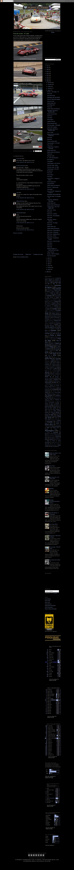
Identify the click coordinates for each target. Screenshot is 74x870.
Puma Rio (57, 417)
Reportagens (49, 430)
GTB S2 (48, 349)
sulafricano (51, 439)
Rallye (48, 427)
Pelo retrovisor (49, 395)
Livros (54, 369)
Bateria (48, 291)
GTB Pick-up (58, 347)
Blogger (52, 32)
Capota (57, 297)
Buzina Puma (47, 294)
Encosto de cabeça (50, 321)
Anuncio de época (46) (52, 113)
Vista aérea (49, 176)
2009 (47, 80)
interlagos (58, 361)
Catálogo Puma (57, 301)
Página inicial (28, 254)
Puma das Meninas (55, 412)
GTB (52, 347)
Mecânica (57, 373)
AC (45, 278)
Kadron (58, 362)
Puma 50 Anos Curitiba (50, 407)
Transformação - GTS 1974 (53, 169)
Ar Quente (48, 288)
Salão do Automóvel (50, 435)
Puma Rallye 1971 (51, 105)
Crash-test (51, 310)
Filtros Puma (53, 338)
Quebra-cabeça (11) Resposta (53, 185)
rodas (60, 433)
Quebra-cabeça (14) (51, 103)
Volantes (55, 446)
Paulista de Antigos (55, 393)
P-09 (58, 390)
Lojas (50, 371)
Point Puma (49, 115)
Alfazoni (47, 282)
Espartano (56, 324)
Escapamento (58, 323)
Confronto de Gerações (49, 307)
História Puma (48, 358)
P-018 (54, 389)
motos (55, 381)
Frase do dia (53, 342)
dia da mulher (54, 316)
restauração (55, 432)
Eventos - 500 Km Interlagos (53, 253)
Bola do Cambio (55, 291)
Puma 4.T (58, 405)
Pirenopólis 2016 (58, 396)
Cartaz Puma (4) (50, 252)
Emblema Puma (57, 320)
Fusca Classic (48, 599)
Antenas (51, 285)
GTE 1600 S (55, 352)
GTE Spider (53, 353)
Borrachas (46, 293)
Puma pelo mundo (51, 95)
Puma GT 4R (55, 413)
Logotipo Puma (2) (51, 121)
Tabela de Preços (51, 440)
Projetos (46, 405)
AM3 (60, 282)
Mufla (59, 381)
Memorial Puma (56, 375)
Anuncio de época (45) (52, 123)
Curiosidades (50, 161)
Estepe (59, 327)
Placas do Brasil (48, 399)
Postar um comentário (17, 233)
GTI (60, 353)
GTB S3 (46, 350)
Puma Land (47, 602)
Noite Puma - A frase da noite (53, 241)
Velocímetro (54, 445)
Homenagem (58, 358)
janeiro (49, 269)
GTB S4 (51, 350)
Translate (55, 593)
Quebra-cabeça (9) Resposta (53, 228)
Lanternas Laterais (55, 364)
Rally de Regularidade (56, 426)
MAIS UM (47, 374)
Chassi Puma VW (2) (53, 524)
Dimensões (57, 317)
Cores (47, 309)
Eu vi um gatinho (50, 328)
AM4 (48, 283)
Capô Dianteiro (58, 295)
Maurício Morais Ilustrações (51, 608)
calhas (59, 294)
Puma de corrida (50, 101)
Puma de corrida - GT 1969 (53, 167)
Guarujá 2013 (48, 357)
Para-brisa (52, 392)
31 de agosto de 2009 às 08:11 (25, 229)
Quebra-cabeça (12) (51, 181)
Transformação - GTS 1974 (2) (53, 163)
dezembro (50, 82)
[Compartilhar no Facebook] (39, 151)
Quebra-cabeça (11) (51, 203)
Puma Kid (49, 416)
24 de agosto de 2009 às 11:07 (25, 222)
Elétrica (51, 320)
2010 (47, 79)
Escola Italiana (49, 324)
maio (49, 261)
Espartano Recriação (49, 326)
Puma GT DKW (49, 415)
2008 (47, 271)
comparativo (56, 305)
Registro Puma (56, 427)
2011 (47, 77)
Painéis (46, 392)
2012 (47, 75)
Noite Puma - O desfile (52, 213)
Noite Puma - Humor (51, 210)
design (46, 313)
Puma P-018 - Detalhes (52, 127)
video (51, 446)
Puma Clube (47, 600)
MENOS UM (48, 376)
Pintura (52, 396)
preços (57, 402)
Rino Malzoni (54, 433)
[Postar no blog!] (37, 151)
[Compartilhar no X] (38, 151)
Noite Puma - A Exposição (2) (53, 230)
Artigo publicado (56, 288)
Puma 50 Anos (56, 406)
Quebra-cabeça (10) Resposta (53, 204)
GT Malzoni (50, 346)
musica (60, 382)
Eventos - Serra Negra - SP (53, 91)
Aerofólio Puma (58, 280)
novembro (50, 84)
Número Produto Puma (50, 386)
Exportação (47, 333)
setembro (50, 88)
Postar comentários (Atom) (22, 256)
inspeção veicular (55, 359)
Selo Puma (57, 435)
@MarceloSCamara (20, 201)
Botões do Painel (55, 293)
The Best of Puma (55, 443)
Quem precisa (48, 426)
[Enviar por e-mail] (35, 151)
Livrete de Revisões (48, 369)
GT (60, 345)
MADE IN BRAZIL (56, 372)
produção (57, 403)
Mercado (57, 376)
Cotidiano (46, 310)
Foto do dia (49, 93)
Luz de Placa (56, 371)
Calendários (53, 294)
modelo (46, 381)
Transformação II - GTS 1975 (53, 143)
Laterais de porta (56, 365)
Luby (17, 192)
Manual (52, 373)
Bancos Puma (58, 290)
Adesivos (51, 280)
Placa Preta (48, 398)
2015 (47, 69)
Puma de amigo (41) (51, 255)
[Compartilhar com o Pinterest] (41, 151)
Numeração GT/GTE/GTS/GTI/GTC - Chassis (54, 501)
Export (58, 332)
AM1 (52, 282)
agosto (49, 90)
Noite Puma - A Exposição (52, 232)
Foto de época (50, 119)
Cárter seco (51, 301)
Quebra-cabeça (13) (51, 150)
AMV (54, 283)
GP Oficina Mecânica (20, 165)
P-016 (50, 389)
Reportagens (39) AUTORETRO (53, 194)
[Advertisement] (24, 244)
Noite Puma (49, 244)
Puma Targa (47, 419)
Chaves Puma (47, 304)
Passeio (48, 393)
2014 (47, 71)
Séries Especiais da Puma (49, 436)
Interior (52, 361)
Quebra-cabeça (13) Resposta (53, 108)
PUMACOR (51, 488)
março (49, 265)
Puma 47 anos (48, 406)
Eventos (53, 330)
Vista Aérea (49, 117)
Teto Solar (47, 443)
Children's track (54, 304)
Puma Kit (54, 416)
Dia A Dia (55, 314)
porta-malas (51, 402)
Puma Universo (48, 604)
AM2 (56, 282)
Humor (48, 359)
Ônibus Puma (52, 388)
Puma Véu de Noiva (56, 419)
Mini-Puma (57, 378)
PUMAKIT (59, 420)
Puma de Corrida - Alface (52, 165)
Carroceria (55, 298)
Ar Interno (59, 287)
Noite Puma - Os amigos (52, 222)
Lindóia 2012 (49, 368)
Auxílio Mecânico (50, 290)
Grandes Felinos (54, 344)
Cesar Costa (19, 158)
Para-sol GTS (50, 145)
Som (46, 439)
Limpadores (58, 366)
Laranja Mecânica (48, 365)
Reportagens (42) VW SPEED (53, 97)
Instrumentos (47, 361)
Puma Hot (58, 415)
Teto (59, 442)
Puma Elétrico (47, 413)
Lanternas (47, 364)
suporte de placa (58, 439)
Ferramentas (51, 337)
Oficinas (58, 386)
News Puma (48, 383)
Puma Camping (56, 409)
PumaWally (50, 422)
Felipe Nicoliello (19, 212)
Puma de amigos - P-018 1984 (53, 125)
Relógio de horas (51, 429)
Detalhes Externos (55, 313)
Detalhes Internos (48, 314)
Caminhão (49, 295)
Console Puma (58, 307)
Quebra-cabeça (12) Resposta (53, 152)
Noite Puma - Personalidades (53, 215)
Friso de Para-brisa (49, 343)
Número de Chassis (54, 385)
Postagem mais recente (18, 254)
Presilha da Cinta (49, 403)
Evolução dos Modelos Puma (50, 332)
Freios (59, 342)
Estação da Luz (52, 327)
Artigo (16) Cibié (50, 183)
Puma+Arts (49, 139)
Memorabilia (47, 375)
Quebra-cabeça (49, 424)
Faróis (53, 333)
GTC (57, 350)
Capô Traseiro (50, 297)
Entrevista (51, 323)
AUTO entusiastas (49, 607)
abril (49, 263)
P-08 (54, 390)
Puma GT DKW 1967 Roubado (53, 99)
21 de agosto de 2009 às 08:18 (25, 197)
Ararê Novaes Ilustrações (50, 605)
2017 (47, 65)
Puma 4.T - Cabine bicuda (52, 187)
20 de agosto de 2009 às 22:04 (25, 189)
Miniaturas (56, 379)
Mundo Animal (48, 382)
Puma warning (47, 420)
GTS (54, 355)
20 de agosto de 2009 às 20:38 (25, 162)
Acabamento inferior (51, 278)
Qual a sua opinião (54, 423)
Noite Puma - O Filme (51, 236)
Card (50, 298)
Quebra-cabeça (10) (51, 226)
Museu (55, 382)
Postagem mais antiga (38, 254)
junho (49, 260)
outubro (49, 86)
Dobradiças (47, 318)
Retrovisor (47, 433)
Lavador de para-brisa (49, 366)
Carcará (46, 298)
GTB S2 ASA (56, 349)
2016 (47, 67)
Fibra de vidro (58, 337)
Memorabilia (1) (50, 159)
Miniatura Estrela (48, 379)
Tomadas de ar (48, 445)
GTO (49, 355)
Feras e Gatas (50, 132)
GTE (46, 352)
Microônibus (47, 378)
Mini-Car (52, 378)
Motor (50, 381)
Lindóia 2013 (56, 368)
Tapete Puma (54, 442)
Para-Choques (58, 392)
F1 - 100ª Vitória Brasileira (52, 157)
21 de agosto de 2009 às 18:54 (25, 209)
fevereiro (50, 267)
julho (49, 258)
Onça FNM (47, 388)
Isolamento (47, 362)
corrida (54, 309)
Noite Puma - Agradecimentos (53, 234)
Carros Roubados (54, 300)
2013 (47, 73)
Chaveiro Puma (55, 303)
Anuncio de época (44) (52, 141)
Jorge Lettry (52, 362)
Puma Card (49, 106)
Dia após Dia (50, 171)
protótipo (51, 405)
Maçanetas (47, 372)
